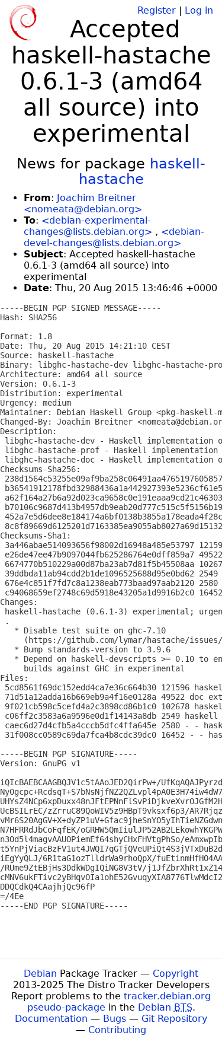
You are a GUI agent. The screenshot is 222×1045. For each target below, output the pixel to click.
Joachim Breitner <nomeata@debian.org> (83, 203)
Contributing (117, 1030)
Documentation (51, 1018)
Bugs (114, 1018)
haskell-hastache (142, 171)
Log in (199, 10)
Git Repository (174, 1018)
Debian (40, 973)
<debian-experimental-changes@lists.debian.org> (88, 226)
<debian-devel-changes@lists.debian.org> (114, 237)
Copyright (175, 973)
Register (156, 10)
